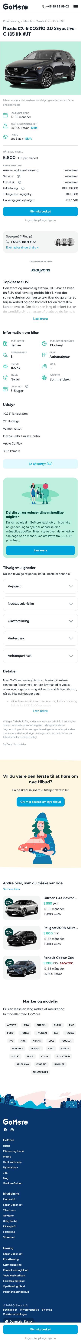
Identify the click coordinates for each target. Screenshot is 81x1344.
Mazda (27, 21)
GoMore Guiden (12, 1183)
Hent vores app (12, 1162)
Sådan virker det (13, 1204)
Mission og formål (13, 1151)
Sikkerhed (9, 1237)
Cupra (58, 1025)
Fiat (71, 1025)
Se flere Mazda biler (14, 744)
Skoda (65, 1048)
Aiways (11, 1025)
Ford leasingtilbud (13, 1281)
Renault (36, 1048)
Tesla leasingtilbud (14, 1275)
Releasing (23, 1064)
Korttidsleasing (12, 1264)
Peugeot (67, 1041)
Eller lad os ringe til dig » (22, 247)
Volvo (45, 1056)
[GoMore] (15, 6)
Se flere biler (11, 889)
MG (11, 1041)
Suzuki (15, 1056)
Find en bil (9, 1199)
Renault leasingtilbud (15, 1270)
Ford (10, 1033)
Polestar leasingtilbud (16, 1291)
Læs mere (40, 319)
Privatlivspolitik (29, 1309)
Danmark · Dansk (21, 1321)
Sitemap (47, 1309)
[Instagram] (12, 1129)
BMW (26, 1025)
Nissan (37, 1041)
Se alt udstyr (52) (40, 464)
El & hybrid (63, 1056)
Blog (5, 1178)
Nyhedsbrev (10, 1167)
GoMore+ (9, 1215)
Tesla (30, 1056)
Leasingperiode (20, 113)
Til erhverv (9, 1210)
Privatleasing (11, 21)
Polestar (17, 1048)
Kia (56, 1033)
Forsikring (9, 1231)
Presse (7, 1156)
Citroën (41, 1025)
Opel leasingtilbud (14, 1286)
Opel (51, 1041)
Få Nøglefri (9, 1226)
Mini (23, 1041)
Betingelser (10, 1309)
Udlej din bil (10, 1221)
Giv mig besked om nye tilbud (40, 802)
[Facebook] (5, 1129)
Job (5, 1172)
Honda (25, 1033)
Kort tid (41, 1064)
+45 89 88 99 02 (23, 242)
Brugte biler (40, 1072)
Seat (51, 1048)
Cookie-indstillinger (15, 1314)
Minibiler (59, 1064)
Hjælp (6, 1145)
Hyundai (42, 1033)
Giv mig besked (40, 211)
